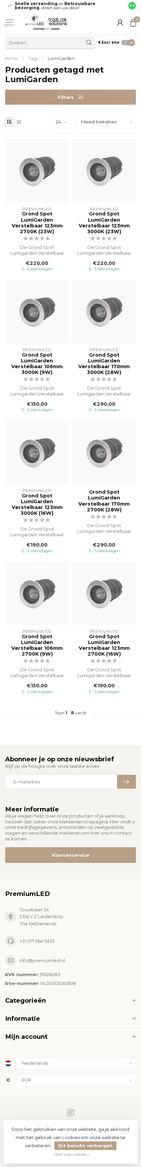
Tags (33, 58)
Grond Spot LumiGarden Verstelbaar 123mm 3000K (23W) (104, 222)
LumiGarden (61, 58)
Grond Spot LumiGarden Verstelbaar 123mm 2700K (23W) (37, 222)
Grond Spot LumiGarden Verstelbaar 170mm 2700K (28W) (104, 500)
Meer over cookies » (71, 1154)
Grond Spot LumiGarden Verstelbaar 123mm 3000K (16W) (37, 504)
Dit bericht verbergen (85, 1145)
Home (11, 58)
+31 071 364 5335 (37, 941)
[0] (133, 22)
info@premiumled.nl (42, 960)
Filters (66, 97)
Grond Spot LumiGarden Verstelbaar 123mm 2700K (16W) (104, 645)
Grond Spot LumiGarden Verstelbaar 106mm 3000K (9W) (37, 363)
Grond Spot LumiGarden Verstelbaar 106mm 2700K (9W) (37, 645)
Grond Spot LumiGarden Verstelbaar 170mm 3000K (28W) (104, 363)
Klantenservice (70, 855)
